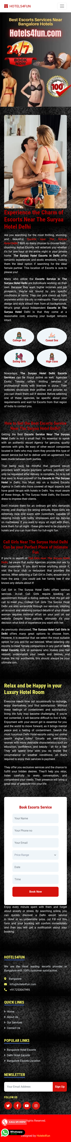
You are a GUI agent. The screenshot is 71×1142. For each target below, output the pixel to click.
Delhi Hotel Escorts (18, 1055)
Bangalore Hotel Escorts (21, 1049)
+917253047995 (20, 989)
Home (10, 1011)
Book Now (35, 891)
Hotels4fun (43, 1135)
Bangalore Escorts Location (23, 1060)
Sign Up (60, 1086)
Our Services (14, 1022)
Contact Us (13, 1028)
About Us (12, 1017)
